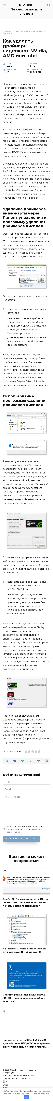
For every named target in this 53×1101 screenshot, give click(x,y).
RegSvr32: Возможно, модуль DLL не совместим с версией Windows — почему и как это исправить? (26, 902)
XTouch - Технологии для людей (26, 9)
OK (26, 1097)
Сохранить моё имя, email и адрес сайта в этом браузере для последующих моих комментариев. (26, 829)
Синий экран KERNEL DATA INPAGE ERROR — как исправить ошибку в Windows (24, 998)
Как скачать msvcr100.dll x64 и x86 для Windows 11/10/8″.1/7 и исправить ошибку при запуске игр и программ (26, 1043)
